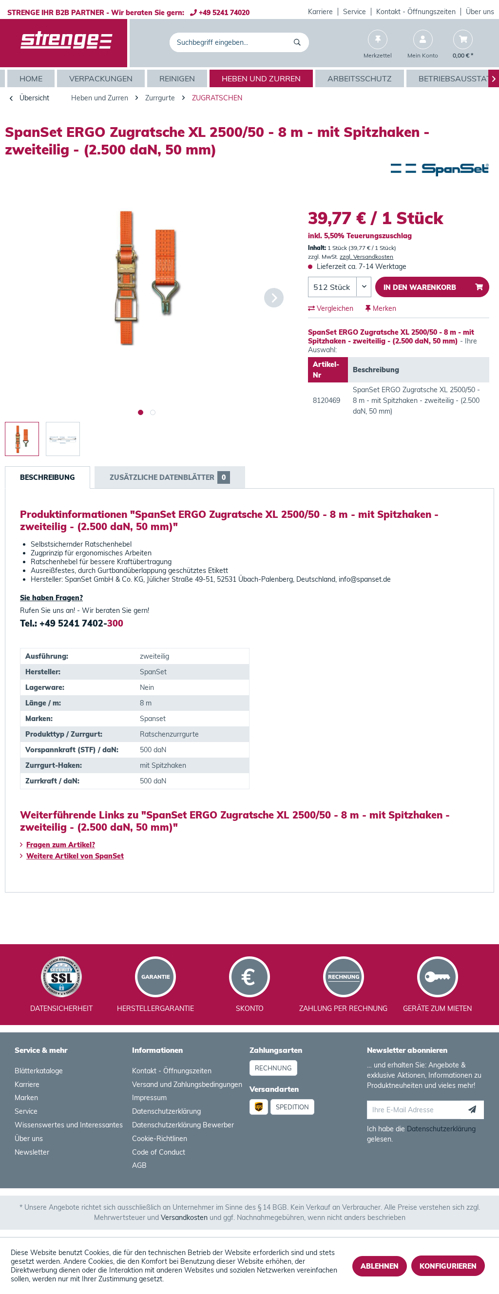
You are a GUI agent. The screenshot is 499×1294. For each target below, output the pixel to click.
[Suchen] (299, 42)
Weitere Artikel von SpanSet (75, 856)
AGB (139, 1165)
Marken (26, 1097)
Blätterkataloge (39, 1070)
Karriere (320, 11)
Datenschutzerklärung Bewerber (183, 1125)
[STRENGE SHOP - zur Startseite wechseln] (66, 43)
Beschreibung (47, 477)
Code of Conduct (158, 1152)
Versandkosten (184, 1217)
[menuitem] (320, 12)
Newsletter (32, 1152)
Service (354, 11)
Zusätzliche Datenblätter (168, 477)
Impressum (149, 1097)
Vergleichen (334, 308)
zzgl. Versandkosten (366, 256)
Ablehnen (380, 1266)
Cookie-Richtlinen (159, 1138)
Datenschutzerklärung (166, 1111)
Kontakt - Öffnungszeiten (416, 11)
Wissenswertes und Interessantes (69, 1125)
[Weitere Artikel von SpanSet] (440, 181)
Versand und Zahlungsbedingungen (187, 1084)
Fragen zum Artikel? (60, 844)
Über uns (480, 11)
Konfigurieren (448, 1266)
